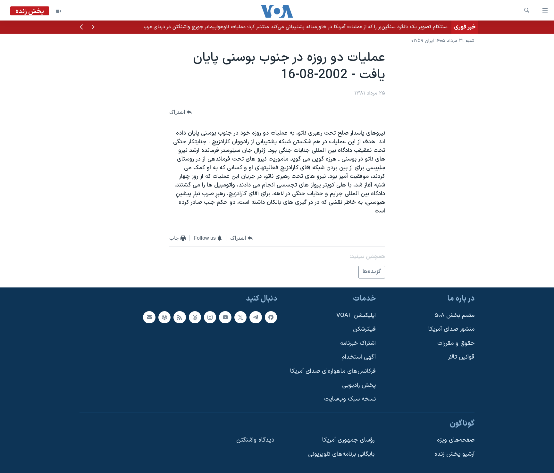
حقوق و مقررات (455, 343)
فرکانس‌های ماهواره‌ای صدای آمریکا (333, 371)
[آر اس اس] (179, 317)
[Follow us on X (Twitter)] (240, 317)
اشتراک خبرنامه (358, 343)
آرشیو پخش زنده (454, 454)
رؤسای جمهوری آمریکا (348, 440)
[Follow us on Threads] (195, 317)
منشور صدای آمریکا (451, 329)
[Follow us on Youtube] (225, 317)
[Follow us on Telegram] (255, 317)
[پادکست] (164, 317)
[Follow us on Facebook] (271, 317)
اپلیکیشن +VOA (356, 315)
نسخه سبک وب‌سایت (350, 399)
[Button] (180, 112)
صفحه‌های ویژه (455, 440)
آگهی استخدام (358, 357)
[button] (93, 28)
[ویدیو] (58, 11)
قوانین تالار (461, 357)
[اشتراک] (149, 317)
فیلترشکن (364, 329)
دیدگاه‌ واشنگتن (255, 440)
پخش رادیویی (359, 385)
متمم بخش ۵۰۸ (454, 315)
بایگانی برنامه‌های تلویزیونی (341, 454)
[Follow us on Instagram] (210, 317)
